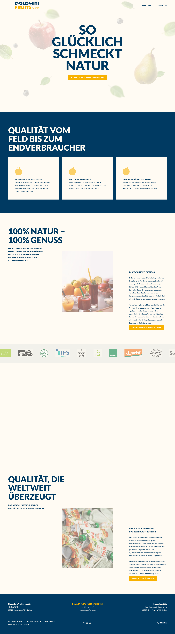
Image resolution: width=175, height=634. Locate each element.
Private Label (83, 185)
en (90, 623)
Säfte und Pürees (159, 561)
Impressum (12, 621)
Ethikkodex (38, 621)
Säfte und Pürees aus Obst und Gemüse (143, 287)
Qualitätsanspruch (148, 296)
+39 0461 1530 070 (87, 607)
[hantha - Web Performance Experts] (163, 623)
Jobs (31, 621)
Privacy (19, 621)
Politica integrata (48, 621)
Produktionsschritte (39, 185)
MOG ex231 (24, 624)
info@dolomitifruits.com (87, 610)
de (84, 623)
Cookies (26, 621)
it (87, 623)
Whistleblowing (13, 624)
